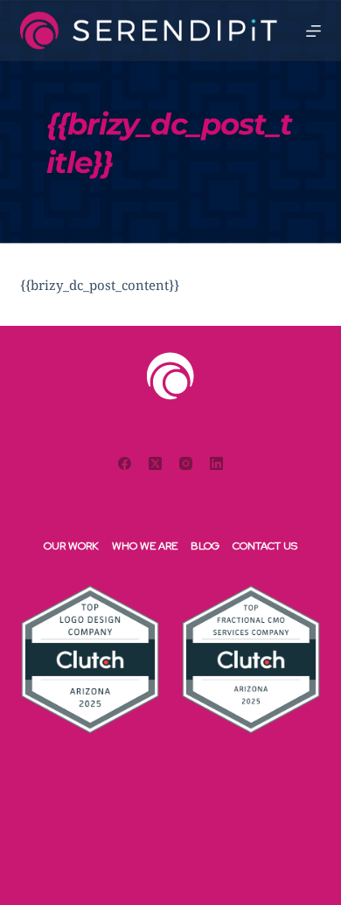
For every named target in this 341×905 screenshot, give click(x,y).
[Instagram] (185, 463)
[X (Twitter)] (155, 463)
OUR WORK (71, 546)
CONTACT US (265, 546)
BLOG (205, 546)
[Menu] (313, 31)
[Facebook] (124, 463)
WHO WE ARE (144, 546)
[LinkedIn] (216, 463)
